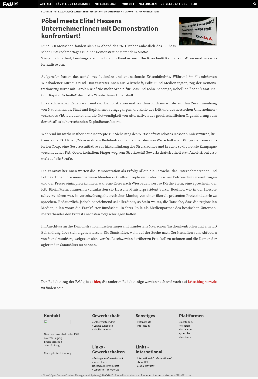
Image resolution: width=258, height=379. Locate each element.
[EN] (194, 4)
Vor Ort (128, 4)
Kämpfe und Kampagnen (73, 4)
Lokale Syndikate (103, 325)
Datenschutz (144, 322)
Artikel (46, 4)
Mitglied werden (102, 329)
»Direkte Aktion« (174, 4)
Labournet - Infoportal (106, 369)
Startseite (46, 11)
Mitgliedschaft (106, 4)
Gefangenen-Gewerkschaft (108, 358)
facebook (185, 337)
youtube (185, 333)
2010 (65, 11)
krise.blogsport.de (202, 282)
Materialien (148, 4)
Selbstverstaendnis (104, 322)
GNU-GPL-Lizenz (184, 375)
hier (97, 282)
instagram (186, 329)
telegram (185, 325)
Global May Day (145, 366)
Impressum (143, 325)
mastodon (186, 322)
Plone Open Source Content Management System (70, 375)
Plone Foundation (125, 375)
